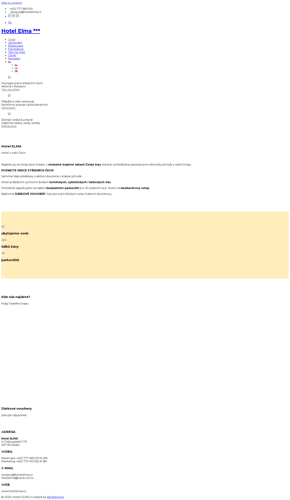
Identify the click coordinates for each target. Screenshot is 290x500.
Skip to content (11, 3)
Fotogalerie (15, 49)
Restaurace (15, 45)
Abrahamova (55, 497)
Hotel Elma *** (20, 31)
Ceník (12, 55)
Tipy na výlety (10, 89)
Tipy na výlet (16, 52)
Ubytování (15, 42)
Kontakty (14, 58)
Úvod (11, 39)
